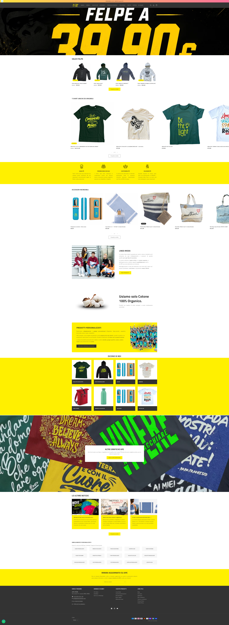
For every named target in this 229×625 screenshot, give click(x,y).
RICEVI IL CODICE (126, 322)
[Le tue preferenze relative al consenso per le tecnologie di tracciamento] (2, 1)
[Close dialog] (135, 300)
